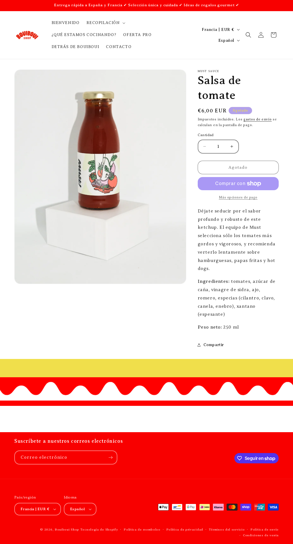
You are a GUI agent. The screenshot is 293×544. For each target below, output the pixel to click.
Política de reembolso (142, 529)
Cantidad (206, 135)
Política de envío (264, 529)
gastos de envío (257, 119)
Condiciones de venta (261, 535)
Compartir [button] (213, 345)
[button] (105, 23)
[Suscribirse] (110, 457)
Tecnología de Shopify (99, 529)
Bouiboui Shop (67, 529)
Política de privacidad (184, 529)
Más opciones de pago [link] (238, 197)
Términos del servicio (227, 529)
